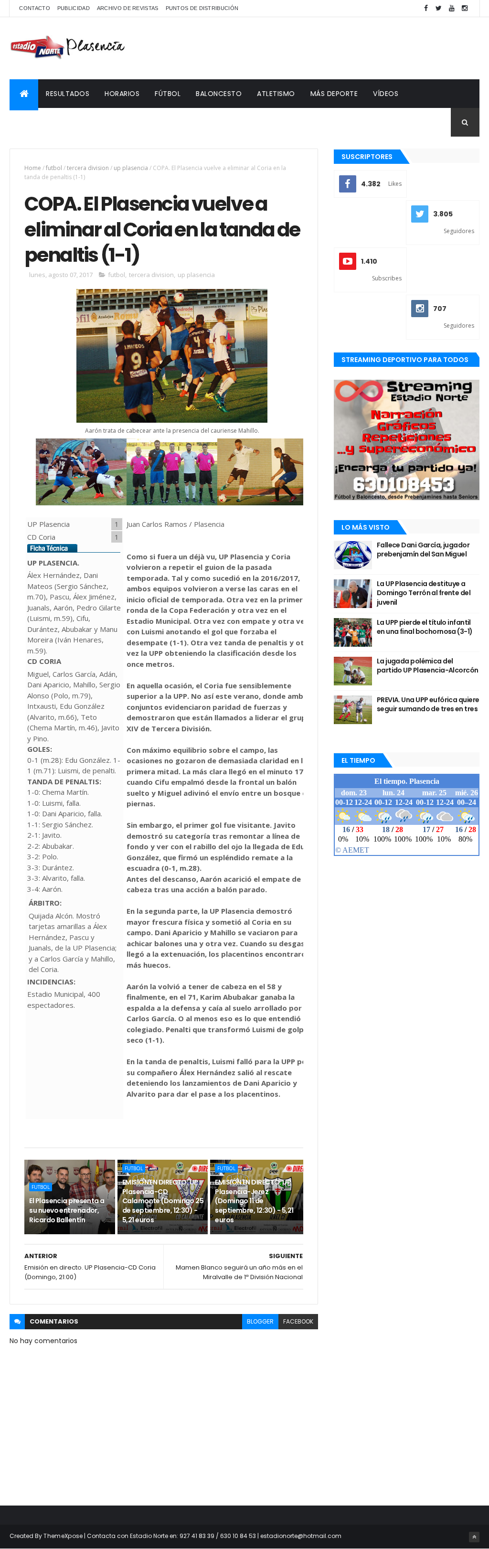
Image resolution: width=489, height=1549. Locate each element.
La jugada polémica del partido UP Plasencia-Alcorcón (427, 665)
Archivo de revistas (128, 8)
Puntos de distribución (202, 8)
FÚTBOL (168, 93)
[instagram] (464, 8)
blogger (260, 1321)
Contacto (34, 8)
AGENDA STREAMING (51, 122)
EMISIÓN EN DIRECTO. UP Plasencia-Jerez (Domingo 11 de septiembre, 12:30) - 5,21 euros (254, 1200)
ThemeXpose (63, 1536)
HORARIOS (122, 93)
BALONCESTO (219, 93)
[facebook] (426, 8)
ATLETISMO (276, 93)
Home (32, 168)
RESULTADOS (67, 93)
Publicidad (73, 8)
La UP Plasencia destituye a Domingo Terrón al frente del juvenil (423, 593)
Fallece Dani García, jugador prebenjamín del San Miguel (423, 549)
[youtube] (451, 8)
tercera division (88, 168)
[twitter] (439, 8)
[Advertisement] (305, 48)
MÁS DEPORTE (334, 93)
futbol (54, 168)
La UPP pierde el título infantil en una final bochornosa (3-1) (425, 627)
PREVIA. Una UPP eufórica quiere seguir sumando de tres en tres (428, 704)
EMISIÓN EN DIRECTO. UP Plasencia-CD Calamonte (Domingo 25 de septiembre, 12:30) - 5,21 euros (162, 1200)
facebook (298, 1321)
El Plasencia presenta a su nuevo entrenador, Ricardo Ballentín (66, 1210)
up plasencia (131, 168)
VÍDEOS (385, 93)
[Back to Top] (474, 1537)
